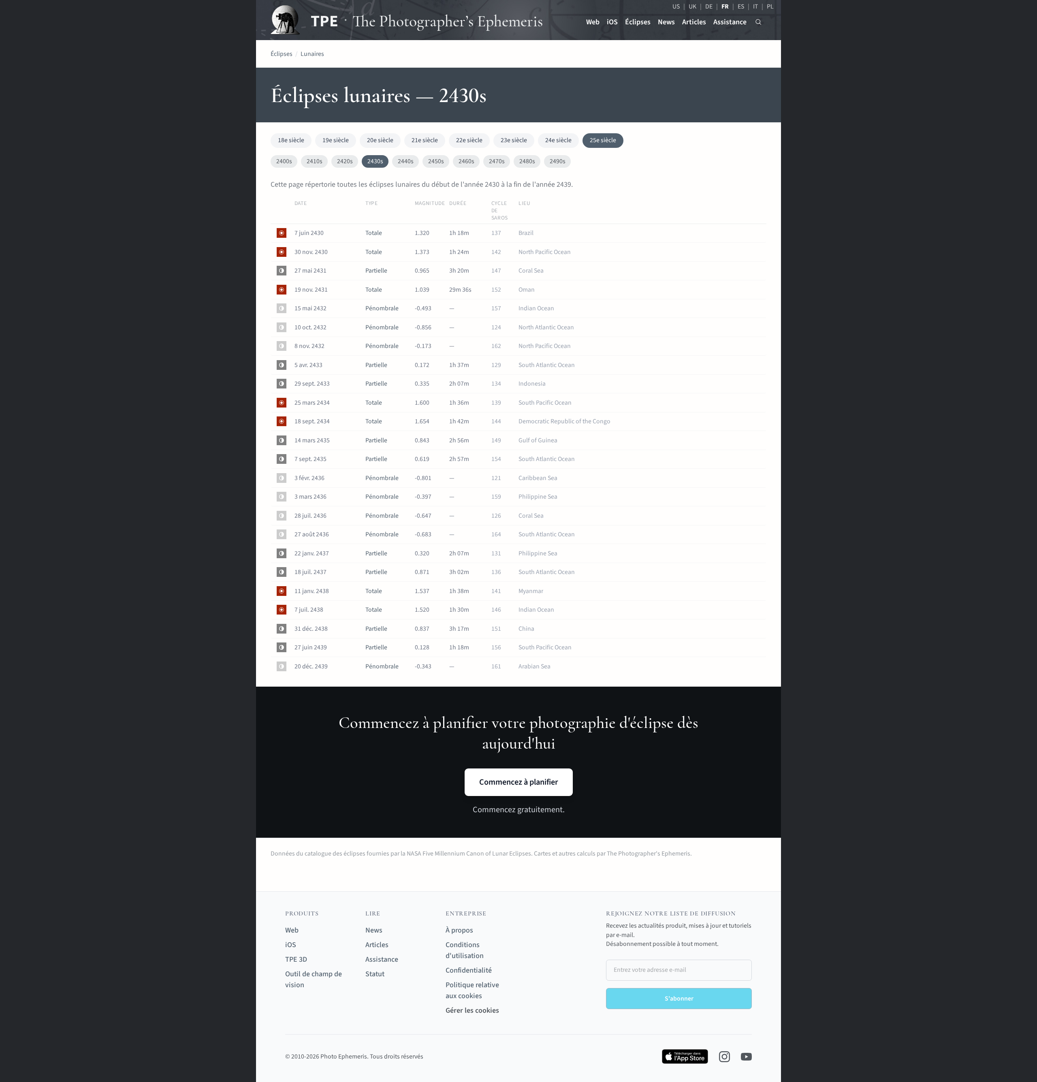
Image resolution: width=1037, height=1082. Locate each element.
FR (725, 6)
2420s (345, 161)
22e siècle (469, 140)
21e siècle (425, 140)
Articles (694, 22)
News (666, 22)
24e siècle (558, 140)
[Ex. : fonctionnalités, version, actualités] (758, 22)
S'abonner (679, 998)
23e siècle (514, 140)
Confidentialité (469, 970)
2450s (436, 161)
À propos (459, 930)
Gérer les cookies (472, 1010)
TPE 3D (296, 959)
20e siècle (380, 140)
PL (770, 6)
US (676, 6)
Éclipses (638, 22)
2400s (284, 161)
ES (741, 6)
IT (755, 6)
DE (709, 6)
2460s (466, 161)
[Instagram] (724, 1056)
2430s (375, 161)
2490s (557, 161)
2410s (314, 161)
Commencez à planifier (518, 782)
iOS (612, 22)
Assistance (730, 22)
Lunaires (312, 53)
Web (593, 22)
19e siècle (335, 140)
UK (692, 6)
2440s (406, 161)
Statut (374, 974)
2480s (527, 161)
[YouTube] (746, 1056)
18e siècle (291, 140)
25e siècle (603, 140)
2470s (497, 161)
